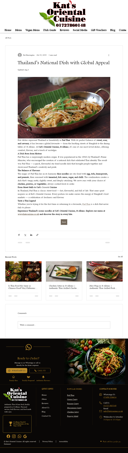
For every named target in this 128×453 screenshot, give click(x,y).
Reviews (45, 403)
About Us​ (45, 407)
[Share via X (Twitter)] (25, 235)
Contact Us (46, 416)
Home (44, 395)
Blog (43, 412)
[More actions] (108, 55)
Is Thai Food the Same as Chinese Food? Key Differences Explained (22, 287)
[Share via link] (37, 235)
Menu (44, 399)
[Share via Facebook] (19, 235)
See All (120, 257)
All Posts (8, 38)
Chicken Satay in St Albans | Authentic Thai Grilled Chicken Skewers (63, 287)
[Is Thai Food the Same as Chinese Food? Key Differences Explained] (23, 271)
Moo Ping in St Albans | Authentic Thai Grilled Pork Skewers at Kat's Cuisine (102, 287)
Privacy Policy (47, 441)
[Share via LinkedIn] (31, 235)
